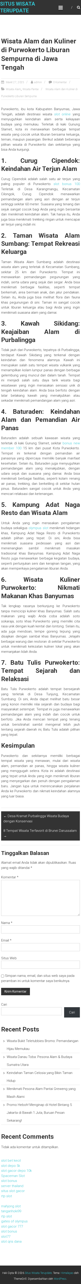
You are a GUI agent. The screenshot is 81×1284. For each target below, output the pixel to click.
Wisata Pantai (30, 89)
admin (38, 82)
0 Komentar (60, 82)
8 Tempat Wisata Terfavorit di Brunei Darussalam (40, 833)
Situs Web (9, 958)
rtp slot (6, 1196)
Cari (4, 1004)
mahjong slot (11, 1206)
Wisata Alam (13, 89)
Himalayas (67, 1273)
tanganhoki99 (11, 1211)
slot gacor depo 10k (16, 1171)
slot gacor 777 (12, 1226)
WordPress (60, 1278)
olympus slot (38, 528)
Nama (6, 923)
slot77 (5, 1237)
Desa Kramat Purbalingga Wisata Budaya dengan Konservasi (36, 818)
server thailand (12, 1186)
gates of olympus (14, 1221)
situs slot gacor (13, 1191)
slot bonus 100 (67, 184)
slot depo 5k (10, 1166)
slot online (62, 114)
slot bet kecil (11, 1161)
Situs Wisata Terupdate (38, 1273)
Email (6, 940)
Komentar (9, 877)
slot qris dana (11, 1241)
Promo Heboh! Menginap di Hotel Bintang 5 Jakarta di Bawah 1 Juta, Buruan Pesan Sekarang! (39, 1113)
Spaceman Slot (13, 1176)
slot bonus (9, 1181)
